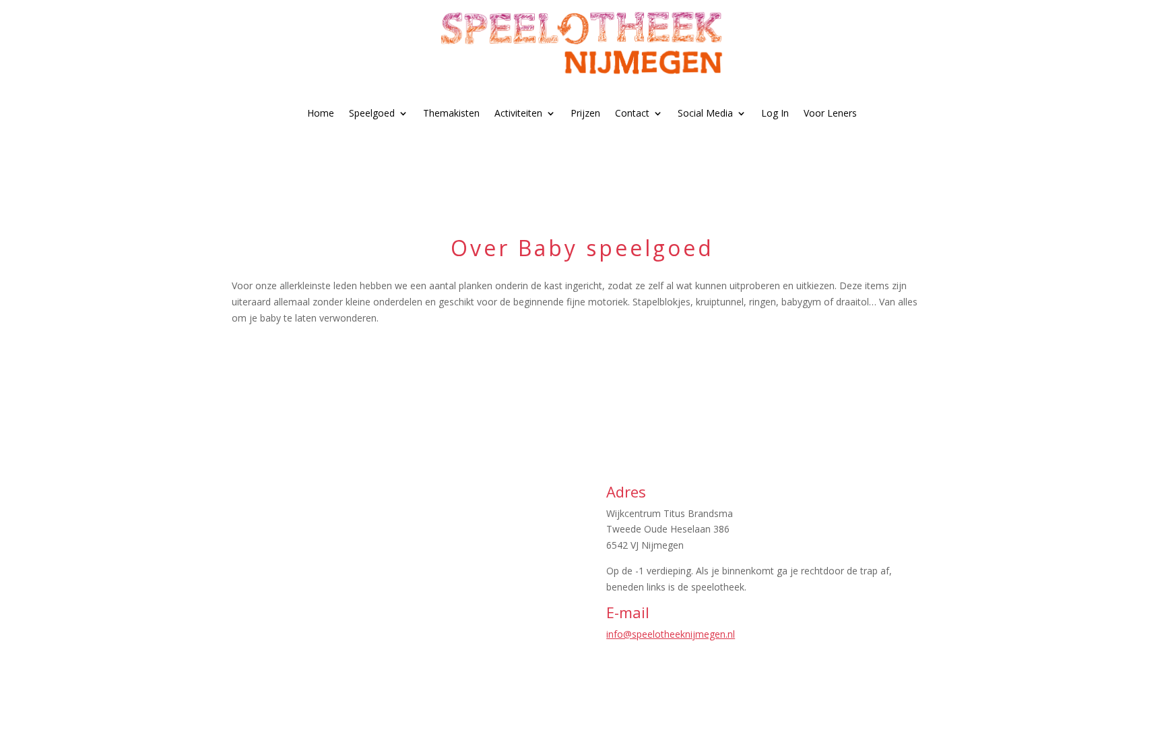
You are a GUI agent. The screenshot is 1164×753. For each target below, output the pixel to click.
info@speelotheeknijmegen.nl (670, 634)
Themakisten (451, 113)
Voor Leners (830, 113)
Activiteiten (518, 113)
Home (320, 113)
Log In (775, 113)
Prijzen (585, 113)
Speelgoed (372, 113)
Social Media (705, 113)
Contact (632, 113)
